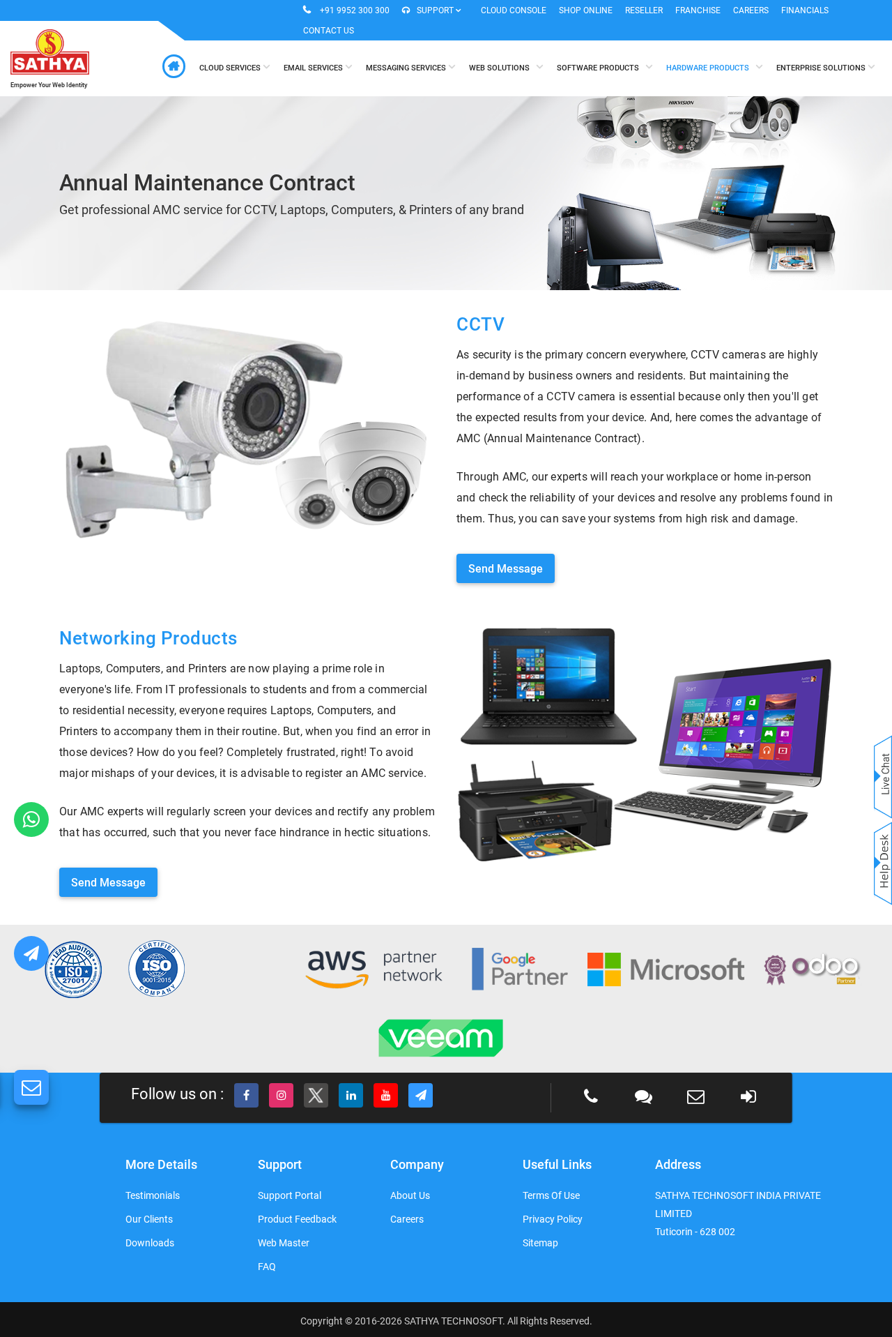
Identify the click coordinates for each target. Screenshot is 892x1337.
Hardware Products (710, 68)
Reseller (644, 10)
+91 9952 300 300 (355, 10)
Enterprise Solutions (822, 68)
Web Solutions (502, 68)
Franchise (698, 10)
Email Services (314, 68)
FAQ (267, 1266)
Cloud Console (513, 10)
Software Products (601, 68)
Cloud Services (231, 68)
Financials (805, 10)
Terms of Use (551, 1195)
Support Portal (289, 1195)
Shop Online (586, 10)
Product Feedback (297, 1219)
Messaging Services (407, 68)
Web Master (283, 1242)
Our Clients (149, 1219)
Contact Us (328, 31)
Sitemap (540, 1242)
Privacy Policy (553, 1219)
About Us (410, 1195)
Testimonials (152, 1195)
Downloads (149, 1242)
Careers (751, 10)
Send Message (505, 568)
